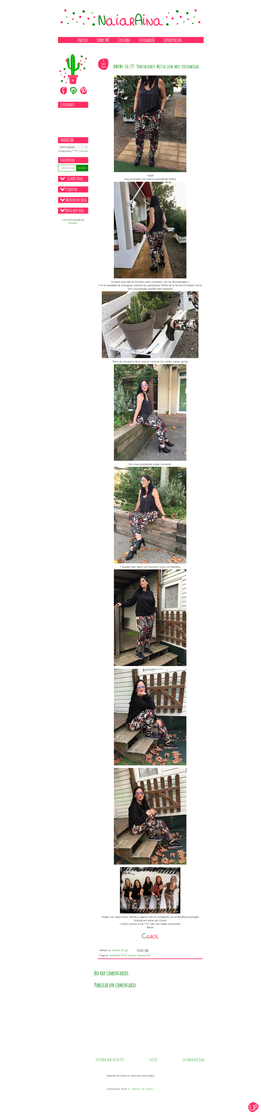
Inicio (82, 40)
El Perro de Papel (141, 1089)
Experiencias (173, 40)
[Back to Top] (253, 1107)
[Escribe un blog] (141, 950)
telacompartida (143, 955)
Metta (124, 955)
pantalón (132, 955)
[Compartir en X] (144, 950)
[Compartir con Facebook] (146, 950)
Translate (83, 151)
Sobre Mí (103, 40)
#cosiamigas (115, 955)
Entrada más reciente (110, 1059)
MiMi (147, 923)
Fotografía (147, 40)
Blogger (73, 222)
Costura (124, 40)
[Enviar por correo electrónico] (138, 950)
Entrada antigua (194, 1059)
